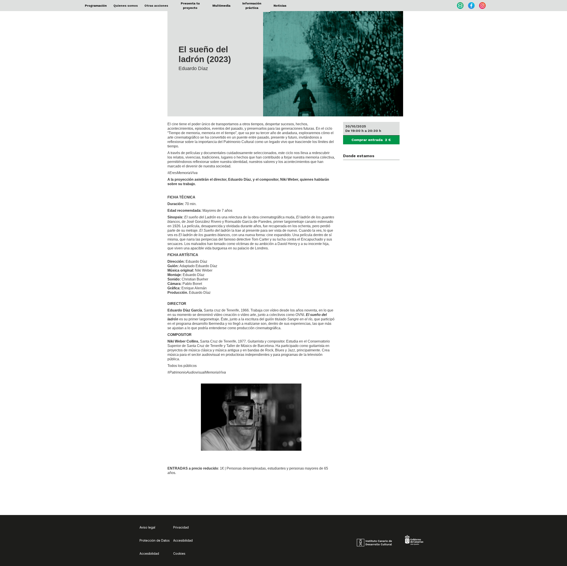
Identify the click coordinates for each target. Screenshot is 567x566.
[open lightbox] (335, 61)
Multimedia (221, 5)
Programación (96, 5)
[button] (125, 5)
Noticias (280, 5)
